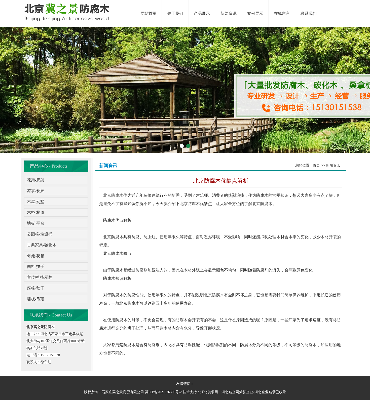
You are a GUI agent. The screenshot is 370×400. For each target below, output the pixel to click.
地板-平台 (35, 223)
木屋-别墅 (35, 201)
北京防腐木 (113, 195)
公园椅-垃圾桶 (39, 234)
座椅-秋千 (35, 288)
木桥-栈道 (35, 212)
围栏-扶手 (35, 266)
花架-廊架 (35, 180)
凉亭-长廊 (35, 191)
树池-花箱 (35, 256)
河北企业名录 (265, 392)
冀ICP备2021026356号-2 (163, 392)
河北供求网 (209, 392)
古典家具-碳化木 (41, 245)
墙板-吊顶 (35, 299)
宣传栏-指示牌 (39, 277)
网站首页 (148, 13)
